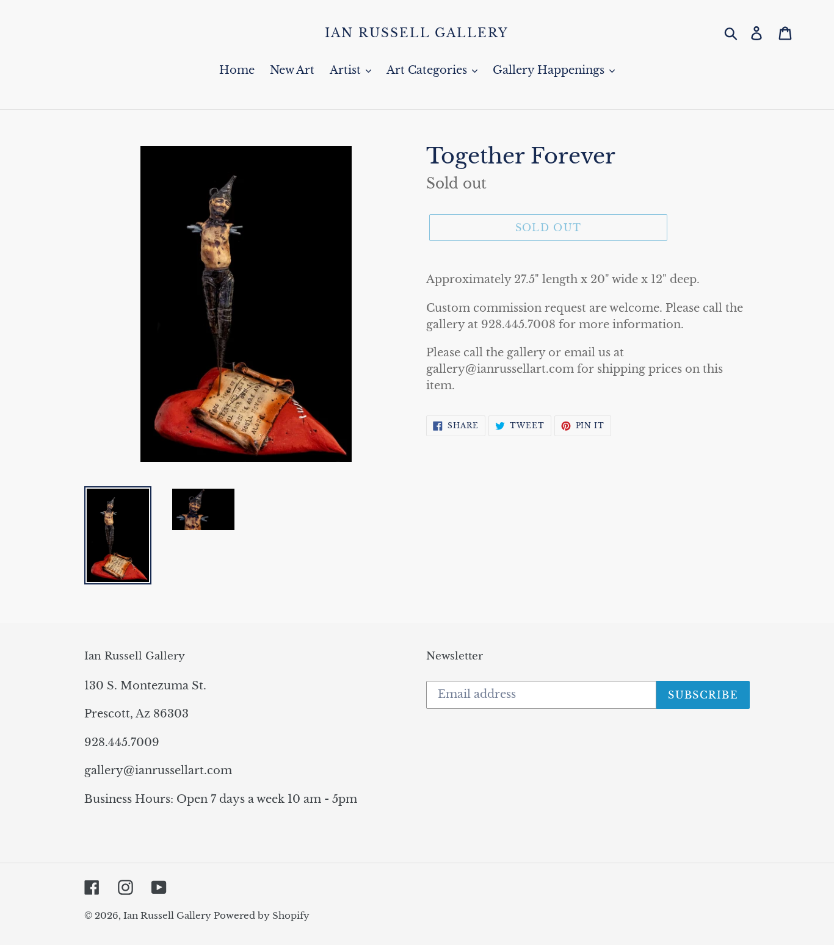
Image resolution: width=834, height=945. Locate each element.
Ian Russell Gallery (417, 33)
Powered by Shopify (262, 915)
